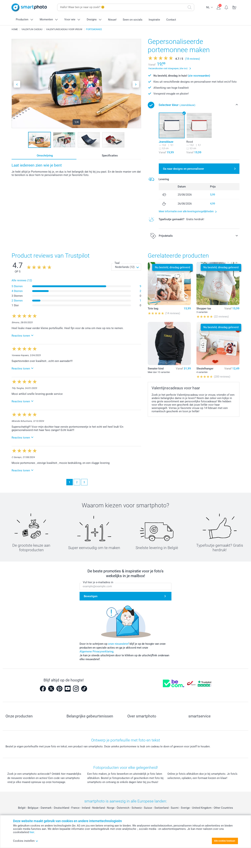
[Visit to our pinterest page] (59, 688)
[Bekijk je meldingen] (226, 7)
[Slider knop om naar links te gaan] (17, 84)
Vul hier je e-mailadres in (98, 582)
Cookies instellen (24, 840)
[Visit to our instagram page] (76, 688)
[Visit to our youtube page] (67, 688)
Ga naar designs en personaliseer (183, 168)
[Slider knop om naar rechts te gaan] (135, 84)
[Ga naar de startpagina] (29, 7)
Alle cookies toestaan (224, 841)
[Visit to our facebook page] (43, 688)
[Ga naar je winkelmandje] (234, 7)
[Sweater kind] (169, 343)
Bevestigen (90, 596)
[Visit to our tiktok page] (84, 688)
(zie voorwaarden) (199, 75)
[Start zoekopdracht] (189, 7)
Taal (117, 263)
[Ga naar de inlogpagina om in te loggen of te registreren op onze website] (219, 7)
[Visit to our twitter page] (51, 688)
